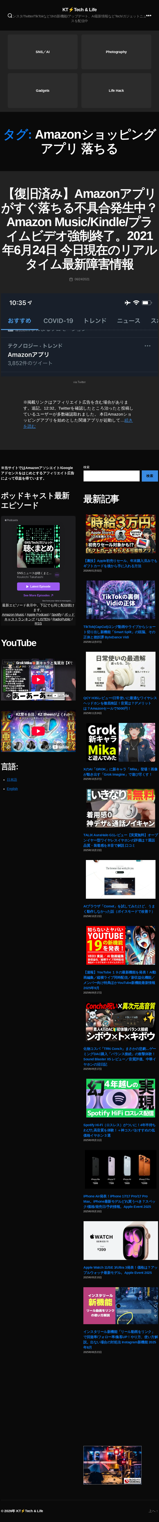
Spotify (56, 615)
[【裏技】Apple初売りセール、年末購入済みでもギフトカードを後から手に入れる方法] (120, 533)
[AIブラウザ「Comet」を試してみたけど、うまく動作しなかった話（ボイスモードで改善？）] (121, 879)
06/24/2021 (82, 279)
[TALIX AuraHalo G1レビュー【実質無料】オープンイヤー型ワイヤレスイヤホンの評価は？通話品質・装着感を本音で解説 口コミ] (120, 808)
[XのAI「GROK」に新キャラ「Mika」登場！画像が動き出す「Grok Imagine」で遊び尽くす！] (120, 742)
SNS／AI (42, 52)
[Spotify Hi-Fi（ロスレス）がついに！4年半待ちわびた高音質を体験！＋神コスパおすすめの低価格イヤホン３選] (120, 1098)
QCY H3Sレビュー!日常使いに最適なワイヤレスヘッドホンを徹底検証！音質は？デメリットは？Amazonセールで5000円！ (120, 703)
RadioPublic (62, 619)
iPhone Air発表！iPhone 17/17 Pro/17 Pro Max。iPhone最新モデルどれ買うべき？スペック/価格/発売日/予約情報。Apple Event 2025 (119, 1201)
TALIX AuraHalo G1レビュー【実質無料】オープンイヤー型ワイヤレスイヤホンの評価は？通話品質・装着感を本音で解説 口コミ (120, 840)
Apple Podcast (38, 615)
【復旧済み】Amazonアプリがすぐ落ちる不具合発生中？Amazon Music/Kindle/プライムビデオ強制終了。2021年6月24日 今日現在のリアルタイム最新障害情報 (79, 229)
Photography (116, 52)
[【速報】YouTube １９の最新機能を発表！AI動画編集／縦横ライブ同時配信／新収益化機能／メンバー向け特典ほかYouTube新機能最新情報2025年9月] (120, 945)
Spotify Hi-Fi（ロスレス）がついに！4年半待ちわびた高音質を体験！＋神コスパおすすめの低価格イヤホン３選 (119, 1130)
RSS (38, 623)
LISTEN (44, 619)
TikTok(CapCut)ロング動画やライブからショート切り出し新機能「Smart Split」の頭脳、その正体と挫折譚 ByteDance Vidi (119, 632)
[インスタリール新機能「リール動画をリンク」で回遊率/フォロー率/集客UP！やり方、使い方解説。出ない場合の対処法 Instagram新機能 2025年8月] (120, 1305)
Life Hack (116, 91)
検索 (86, 467)
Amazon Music (13, 615)
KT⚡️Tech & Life (79, 9)
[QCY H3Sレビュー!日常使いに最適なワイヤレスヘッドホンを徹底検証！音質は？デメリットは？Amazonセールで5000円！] (120, 671)
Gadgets (42, 91)
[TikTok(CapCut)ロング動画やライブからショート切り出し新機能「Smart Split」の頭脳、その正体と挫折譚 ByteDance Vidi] (120, 600)
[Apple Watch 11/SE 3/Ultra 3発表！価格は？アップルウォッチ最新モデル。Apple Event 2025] (121, 1240)
